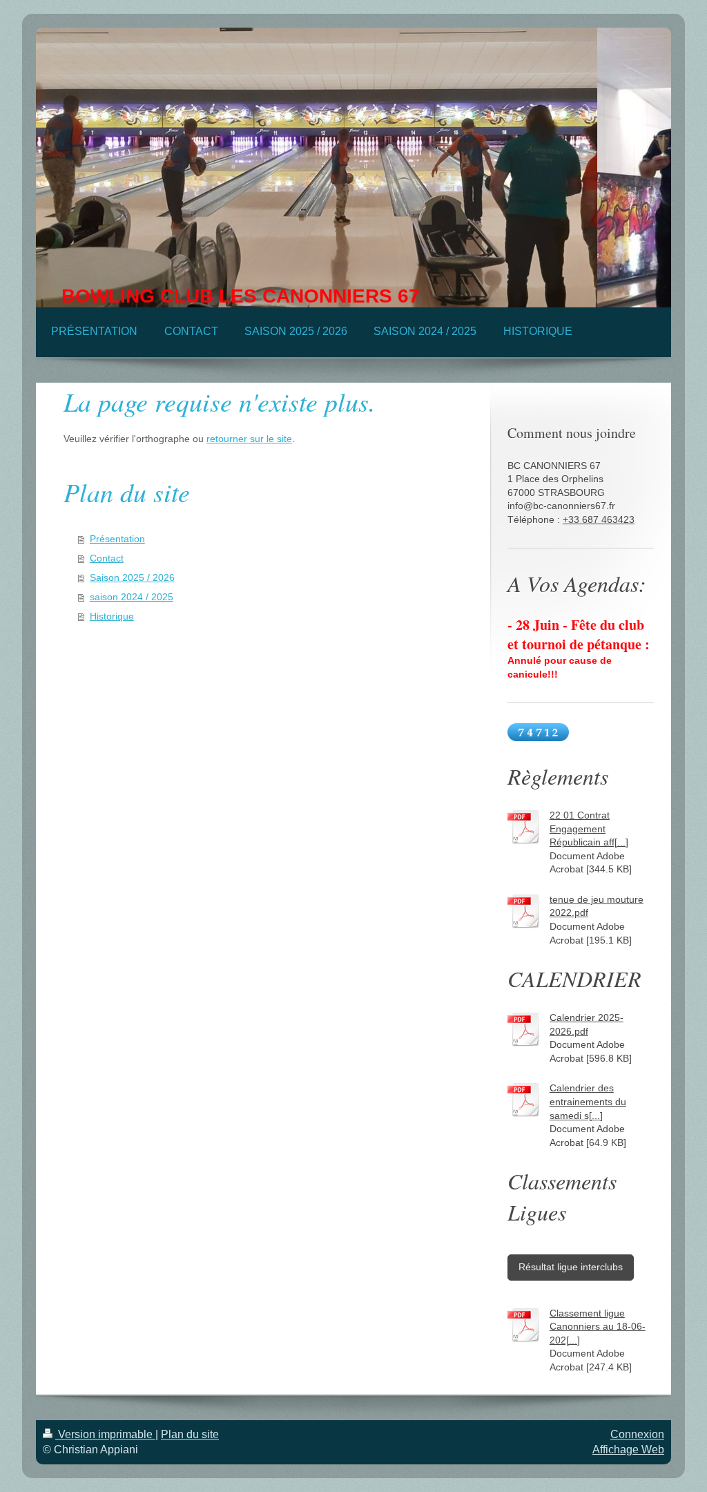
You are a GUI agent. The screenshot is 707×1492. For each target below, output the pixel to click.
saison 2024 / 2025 (131, 596)
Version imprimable (105, 1434)
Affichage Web (628, 1449)
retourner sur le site (249, 438)
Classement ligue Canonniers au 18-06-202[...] (598, 1327)
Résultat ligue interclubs (571, 1266)
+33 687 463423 (599, 519)
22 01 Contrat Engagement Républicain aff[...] (589, 829)
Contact (107, 558)
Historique (112, 616)
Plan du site (190, 1434)
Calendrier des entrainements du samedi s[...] (588, 1101)
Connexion (637, 1434)
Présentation (117, 538)
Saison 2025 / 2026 (132, 577)
